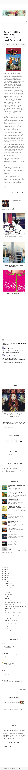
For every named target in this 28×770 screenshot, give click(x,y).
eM (4, 670)
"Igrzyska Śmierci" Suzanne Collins (13, 613)
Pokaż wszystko (23, 689)
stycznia (7, 630)
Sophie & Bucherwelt (16, 768)
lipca (6, 592)
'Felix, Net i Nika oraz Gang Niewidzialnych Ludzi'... (11, 621)
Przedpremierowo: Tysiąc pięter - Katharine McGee (14, 266)
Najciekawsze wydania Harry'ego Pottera (14, 500)
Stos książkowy (12, 541)
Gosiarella (6, 643)
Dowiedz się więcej (14, 416)
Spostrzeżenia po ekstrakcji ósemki (12, 654)
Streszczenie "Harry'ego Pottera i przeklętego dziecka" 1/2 (16, 508)
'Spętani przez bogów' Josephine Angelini (15, 615)
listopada (7, 583)
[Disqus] (14, 318)
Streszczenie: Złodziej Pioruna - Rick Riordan (17, 486)
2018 (5, 567)
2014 (5, 575)
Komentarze (21, 44)
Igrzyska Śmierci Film (10, 608)
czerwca (7, 594)
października (8, 585)
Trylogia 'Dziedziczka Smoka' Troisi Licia (15, 626)
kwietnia (7, 598)
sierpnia (7, 590)
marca (7, 600)
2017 (5, 569)
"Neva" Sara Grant (9, 604)
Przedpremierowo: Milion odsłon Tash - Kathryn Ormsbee (14, 237)
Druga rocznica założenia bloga (15, 548)
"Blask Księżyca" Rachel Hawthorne (14, 602)
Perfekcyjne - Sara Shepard (14, 293)
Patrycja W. (7, 662)
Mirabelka (6, 653)
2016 (5, 571)
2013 (5, 577)
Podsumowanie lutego (9, 663)
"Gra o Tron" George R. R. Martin (13, 624)
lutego (6, 628)
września (7, 587)
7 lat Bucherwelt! (12, 535)
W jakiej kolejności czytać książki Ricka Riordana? (15, 493)
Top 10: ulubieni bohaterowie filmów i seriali (15, 606)
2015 (5, 573)
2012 (5, 579)
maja (6, 596)
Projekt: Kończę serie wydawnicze (13, 521)
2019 (5, 565)
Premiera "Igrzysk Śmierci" (11, 610)
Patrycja (6, 680)
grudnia (7, 581)
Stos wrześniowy (12, 528)
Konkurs (10, 514)
